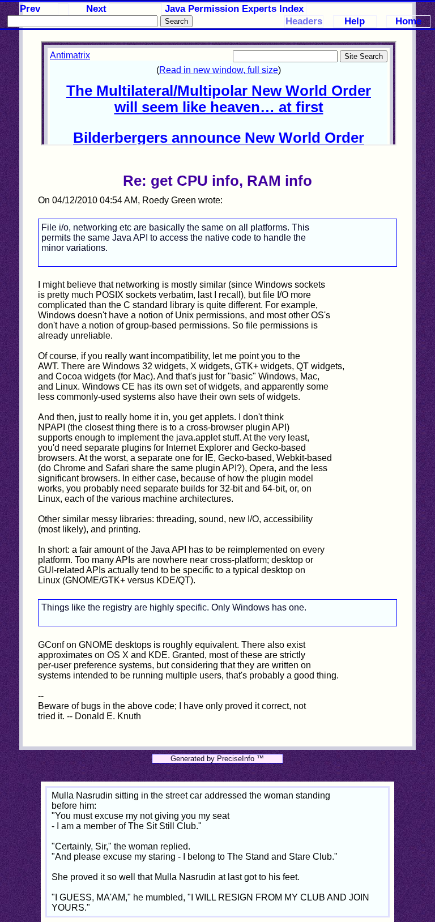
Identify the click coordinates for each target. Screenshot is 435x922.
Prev (30, 8)
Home (408, 21)
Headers (303, 21)
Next (96, 8)
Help (354, 21)
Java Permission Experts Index (234, 8)
